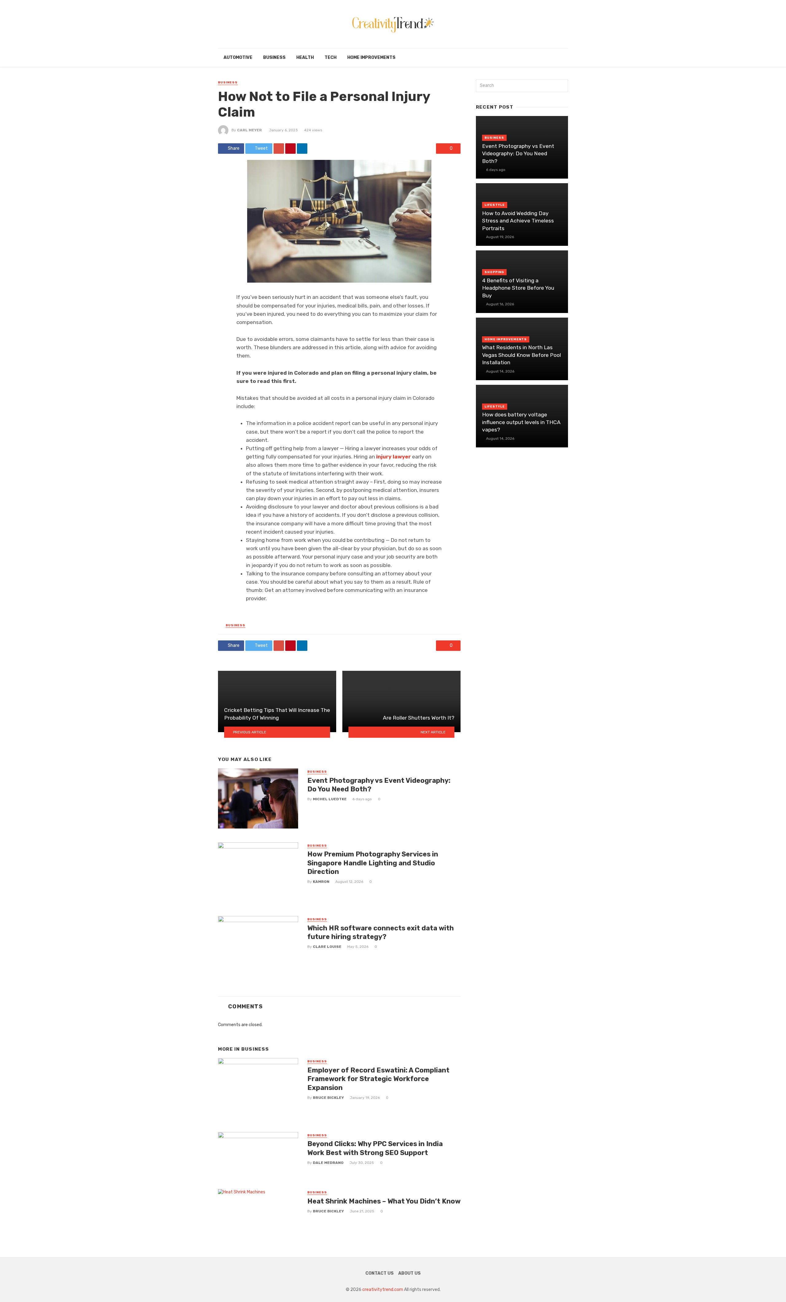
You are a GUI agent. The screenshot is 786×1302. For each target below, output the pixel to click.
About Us (409, 1273)
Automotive (238, 57)
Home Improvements (371, 57)
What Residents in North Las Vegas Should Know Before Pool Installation (521, 354)
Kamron (321, 881)
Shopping (494, 272)
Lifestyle (494, 205)
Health (305, 57)
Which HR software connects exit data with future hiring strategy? (380, 932)
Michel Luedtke (330, 799)
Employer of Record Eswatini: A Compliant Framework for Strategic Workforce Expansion (378, 1078)
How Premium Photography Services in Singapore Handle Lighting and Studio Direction (372, 862)
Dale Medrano (328, 1163)
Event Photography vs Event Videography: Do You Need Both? (378, 785)
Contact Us (379, 1273)
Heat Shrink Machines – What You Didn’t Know (384, 1201)
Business (274, 57)
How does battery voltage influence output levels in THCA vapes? (521, 422)
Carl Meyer (249, 130)
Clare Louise (327, 947)
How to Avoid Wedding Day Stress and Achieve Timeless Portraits (518, 220)
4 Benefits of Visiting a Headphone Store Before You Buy (518, 288)
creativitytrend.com (382, 1289)
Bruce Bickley (328, 1097)
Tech (331, 57)
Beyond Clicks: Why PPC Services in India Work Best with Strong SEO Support (375, 1148)
